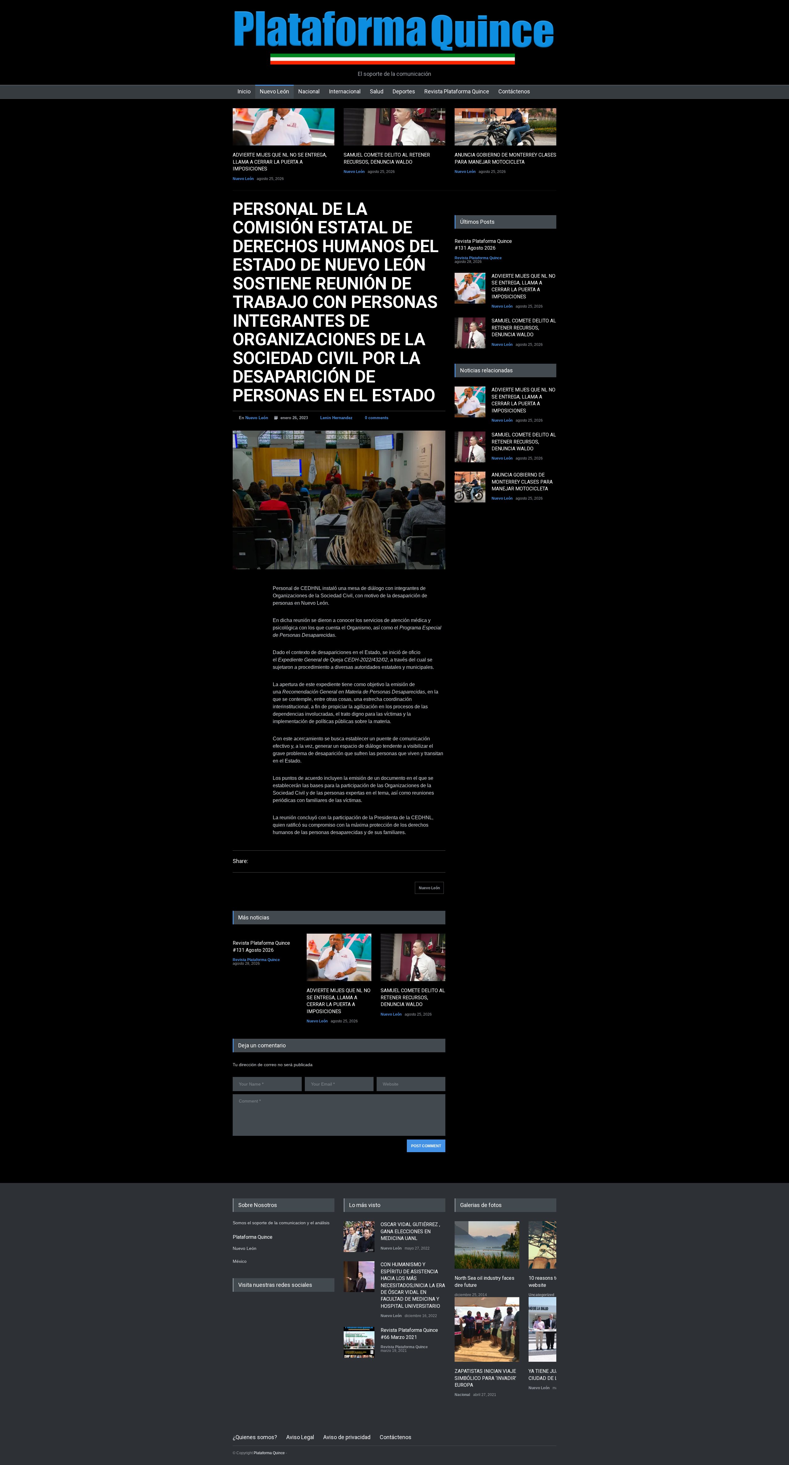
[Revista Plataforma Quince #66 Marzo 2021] (359, 1342)
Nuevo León (274, 91)
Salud (376, 91)
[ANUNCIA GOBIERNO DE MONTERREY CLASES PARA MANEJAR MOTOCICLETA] (505, 126)
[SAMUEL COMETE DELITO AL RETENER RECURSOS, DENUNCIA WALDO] (394, 126)
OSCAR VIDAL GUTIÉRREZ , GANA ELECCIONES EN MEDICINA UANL (410, 1231)
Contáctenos (514, 91)
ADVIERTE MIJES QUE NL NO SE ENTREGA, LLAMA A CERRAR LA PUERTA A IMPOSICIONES (280, 162)
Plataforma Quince (269, 1453)
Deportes (404, 91)
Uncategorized (541, 1295)
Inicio (244, 91)
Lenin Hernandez (336, 417)
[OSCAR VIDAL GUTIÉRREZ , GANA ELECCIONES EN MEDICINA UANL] (359, 1236)
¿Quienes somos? (255, 1437)
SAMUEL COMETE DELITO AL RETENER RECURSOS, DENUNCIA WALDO (413, 997)
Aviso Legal (300, 1437)
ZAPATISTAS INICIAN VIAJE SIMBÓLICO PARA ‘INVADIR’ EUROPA (485, 1378)
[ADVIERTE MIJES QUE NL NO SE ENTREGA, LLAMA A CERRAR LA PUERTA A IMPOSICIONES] (283, 126)
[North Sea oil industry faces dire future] (487, 1245)
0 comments (376, 417)
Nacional (309, 91)
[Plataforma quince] (394, 55)
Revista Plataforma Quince (456, 91)
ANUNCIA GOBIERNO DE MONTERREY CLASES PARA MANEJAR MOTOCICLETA (522, 482)
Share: (240, 861)
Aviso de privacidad (346, 1437)
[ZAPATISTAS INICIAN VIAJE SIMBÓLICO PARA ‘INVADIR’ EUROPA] (487, 1329)
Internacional (345, 91)
